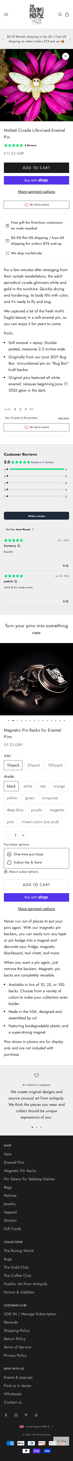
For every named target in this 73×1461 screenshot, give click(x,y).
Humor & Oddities (19, 1292)
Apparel (10, 1212)
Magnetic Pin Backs (20, 1171)
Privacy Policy (15, 1355)
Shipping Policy (17, 1330)
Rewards (11, 1322)
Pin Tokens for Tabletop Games (29, 1179)
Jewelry (10, 1204)
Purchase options (16, 844)
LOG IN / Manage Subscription (30, 1314)
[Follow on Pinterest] (26, 1415)
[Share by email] (31, 409)
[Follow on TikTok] (36, 1415)
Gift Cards (12, 1229)
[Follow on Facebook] (6, 1415)
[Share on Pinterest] (25, 409)
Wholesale (12, 1394)
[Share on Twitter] (20, 409)
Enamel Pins (14, 1162)
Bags (8, 1187)
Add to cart (36, 167)
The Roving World (18, 1251)
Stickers (10, 1220)
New (8, 1154)
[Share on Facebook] (15, 409)
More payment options (36, 191)
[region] (36, 1096)
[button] (36, 871)
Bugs (8, 1259)
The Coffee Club (17, 1275)
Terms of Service (17, 1347)
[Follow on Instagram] (16, 1415)
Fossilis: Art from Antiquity (25, 1284)
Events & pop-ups (18, 1377)
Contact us (13, 1402)
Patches (10, 1195)
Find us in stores (17, 1385)
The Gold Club (16, 1267)
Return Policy (15, 1339)
